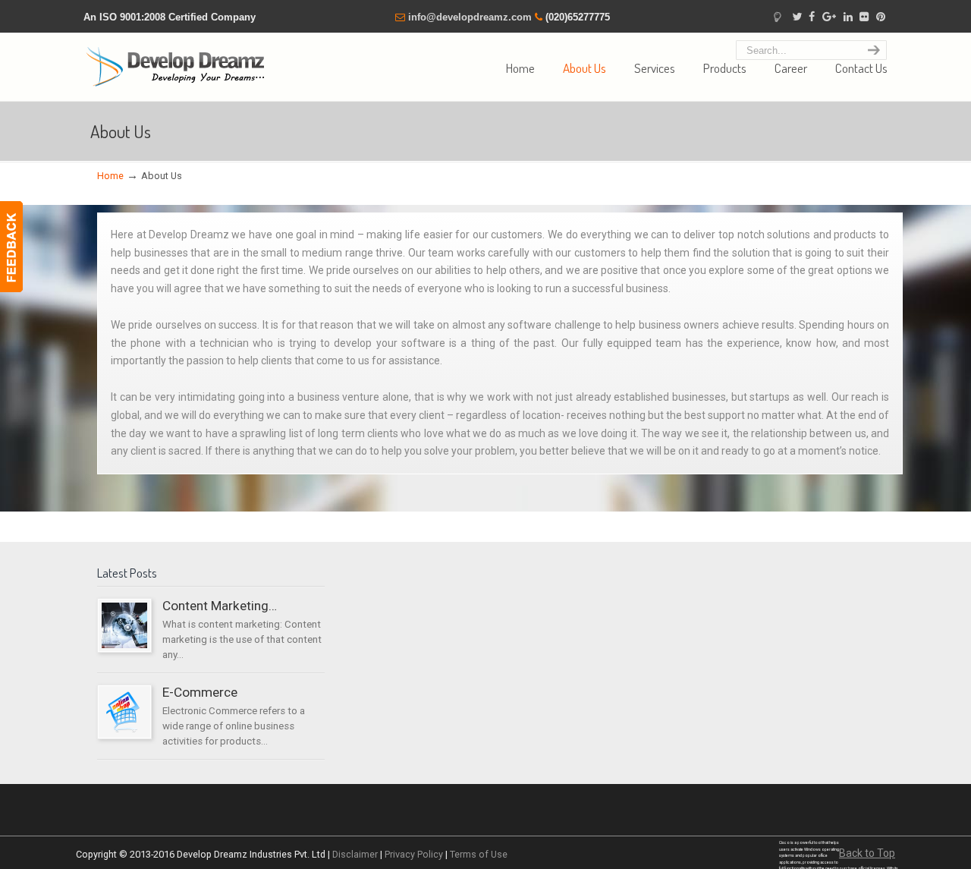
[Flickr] (865, 17)
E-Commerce (199, 692)
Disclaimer (355, 854)
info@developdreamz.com (470, 17)
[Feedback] (11, 246)
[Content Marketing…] (124, 644)
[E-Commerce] (124, 731)
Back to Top (867, 853)
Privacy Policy (414, 854)
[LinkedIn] (848, 17)
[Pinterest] (881, 17)
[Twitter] (797, 17)
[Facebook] (811, 17)
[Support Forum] (777, 17)
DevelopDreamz (178, 63)
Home (110, 175)
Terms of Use (478, 854)
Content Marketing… (219, 605)
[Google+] (829, 17)
